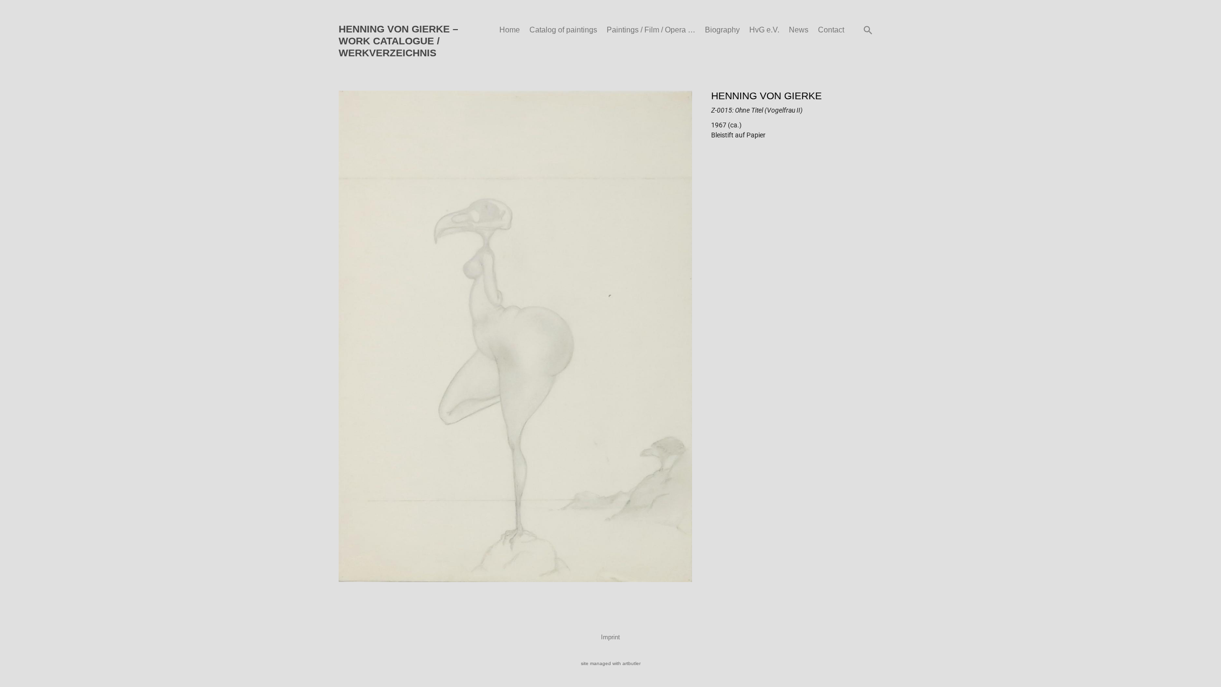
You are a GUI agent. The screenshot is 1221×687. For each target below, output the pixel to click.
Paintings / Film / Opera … (651, 30)
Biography (722, 30)
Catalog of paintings (563, 30)
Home (509, 30)
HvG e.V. (764, 30)
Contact (831, 30)
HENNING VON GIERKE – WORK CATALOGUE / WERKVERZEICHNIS (398, 40)
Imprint (610, 637)
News (798, 30)
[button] (868, 30)
